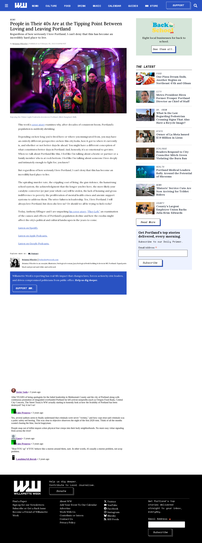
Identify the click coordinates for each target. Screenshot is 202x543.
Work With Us (67, 511)
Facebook (121, 508)
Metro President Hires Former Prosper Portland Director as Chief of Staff (173, 98)
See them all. (164, 49)
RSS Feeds (118, 519)
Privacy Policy (67, 522)
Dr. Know (161, 110)
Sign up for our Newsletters (28, 504)
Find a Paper (20, 501)
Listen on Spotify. (28, 227)
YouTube (117, 505)
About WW (66, 501)
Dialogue (161, 149)
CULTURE (51, 6)
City (159, 92)
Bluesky (115, 515)
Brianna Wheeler (20, 44)
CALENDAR (114, 6)
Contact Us (66, 518)
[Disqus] (68, 344)
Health (160, 167)
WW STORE (151, 6)
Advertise (65, 508)
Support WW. (26, 288)
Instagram (119, 512)
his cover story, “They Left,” (84, 211)
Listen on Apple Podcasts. (32, 235)
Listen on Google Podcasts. (33, 243)
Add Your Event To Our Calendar (78, 504)
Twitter (118, 501)
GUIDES (133, 6)
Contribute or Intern (71, 515)
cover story (38, 124)
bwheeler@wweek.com (48, 259)
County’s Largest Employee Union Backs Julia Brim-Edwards (171, 209)
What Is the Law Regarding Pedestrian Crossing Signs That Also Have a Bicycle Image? (173, 117)
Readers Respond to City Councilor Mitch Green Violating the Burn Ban (172, 155)
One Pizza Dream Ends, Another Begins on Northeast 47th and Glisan (173, 80)
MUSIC (97, 6)
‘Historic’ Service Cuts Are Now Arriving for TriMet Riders (173, 191)
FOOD (67, 6)
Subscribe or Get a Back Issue (29, 508)
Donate (64, 491)
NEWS (35, 6)
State (159, 131)
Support (181, 5)
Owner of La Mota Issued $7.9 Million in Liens (172, 136)
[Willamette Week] (20, 5)
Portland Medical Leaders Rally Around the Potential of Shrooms (174, 173)
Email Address (147, 247)
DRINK (82, 6)
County (160, 203)
